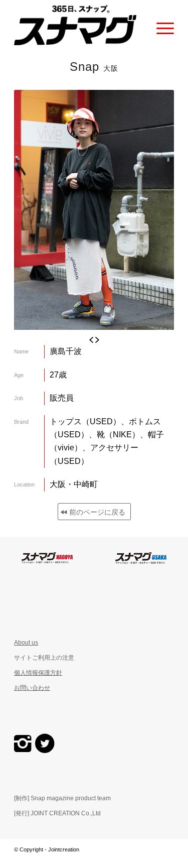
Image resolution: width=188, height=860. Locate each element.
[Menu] (160, 25)
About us (26, 642)
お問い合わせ (32, 687)
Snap (94, 66)
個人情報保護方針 (38, 672)
